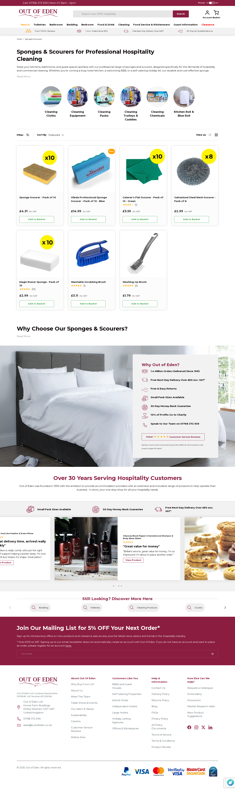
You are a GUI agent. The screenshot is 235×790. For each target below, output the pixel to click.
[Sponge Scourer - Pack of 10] (40, 169)
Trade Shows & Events (84, 702)
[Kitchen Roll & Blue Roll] (184, 96)
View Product (133, 567)
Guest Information (186, 24)
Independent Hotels (124, 706)
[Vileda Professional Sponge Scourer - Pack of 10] (91, 169)
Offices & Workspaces (125, 728)
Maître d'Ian (78, 737)
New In (25, 24)
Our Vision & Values (82, 708)
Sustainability (78, 715)
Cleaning (123, 24)
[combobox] (123, 13)
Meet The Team (80, 696)
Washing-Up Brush (135, 281)
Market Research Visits (201, 706)
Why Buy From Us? (82, 684)
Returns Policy (160, 700)
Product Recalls (161, 747)
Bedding (72, 24)
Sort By (42, 134)
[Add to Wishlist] (58, 219)
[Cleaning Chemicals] (157, 96)
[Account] (207, 12)
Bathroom (56, 24)
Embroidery (194, 694)
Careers (75, 721)
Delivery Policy (160, 694)
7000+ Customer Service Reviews (173, 437)
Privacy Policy (160, 718)
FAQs (155, 712)
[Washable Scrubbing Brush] (91, 253)
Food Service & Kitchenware (151, 24)
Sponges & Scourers (33, 39)
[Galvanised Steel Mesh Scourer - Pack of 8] (195, 169)
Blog (154, 706)
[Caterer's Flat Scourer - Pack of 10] (143, 169)
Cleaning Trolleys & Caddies (131, 115)
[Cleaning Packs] (104, 96)
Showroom (194, 700)
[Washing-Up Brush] (143, 253)
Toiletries (40, 24)
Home (19, 39)
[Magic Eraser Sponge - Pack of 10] (40, 253)
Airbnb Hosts (120, 700)
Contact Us (158, 687)
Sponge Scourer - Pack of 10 (37, 197)
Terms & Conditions (163, 740)
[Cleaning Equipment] (77, 96)
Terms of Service (162, 734)
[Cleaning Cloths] (51, 96)
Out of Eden (32, 767)
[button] (216, 12)
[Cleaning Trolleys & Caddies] (130, 96)
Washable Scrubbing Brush (88, 281)
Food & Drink (106, 24)
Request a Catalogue (200, 687)
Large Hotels (120, 712)
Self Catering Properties (126, 694)
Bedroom (87, 24)
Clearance (207, 24)
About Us (76, 690)
